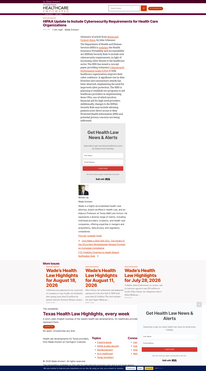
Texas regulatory (105, 357)
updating (103, 47)
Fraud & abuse (104, 342)
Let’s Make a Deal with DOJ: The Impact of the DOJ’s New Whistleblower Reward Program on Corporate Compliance (101, 244)
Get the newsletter (155, 8)
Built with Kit (103, 179)
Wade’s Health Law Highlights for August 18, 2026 (62, 278)
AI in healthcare (105, 353)
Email (99, 235)
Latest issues (49, 14)
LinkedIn (91, 235)
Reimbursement (105, 349)
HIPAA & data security (108, 346)
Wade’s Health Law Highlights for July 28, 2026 (143, 275)
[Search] (144, 8)
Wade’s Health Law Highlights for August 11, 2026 (101, 278)
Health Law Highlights (49, 17)
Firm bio (82, 235)
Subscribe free (49, 326)
